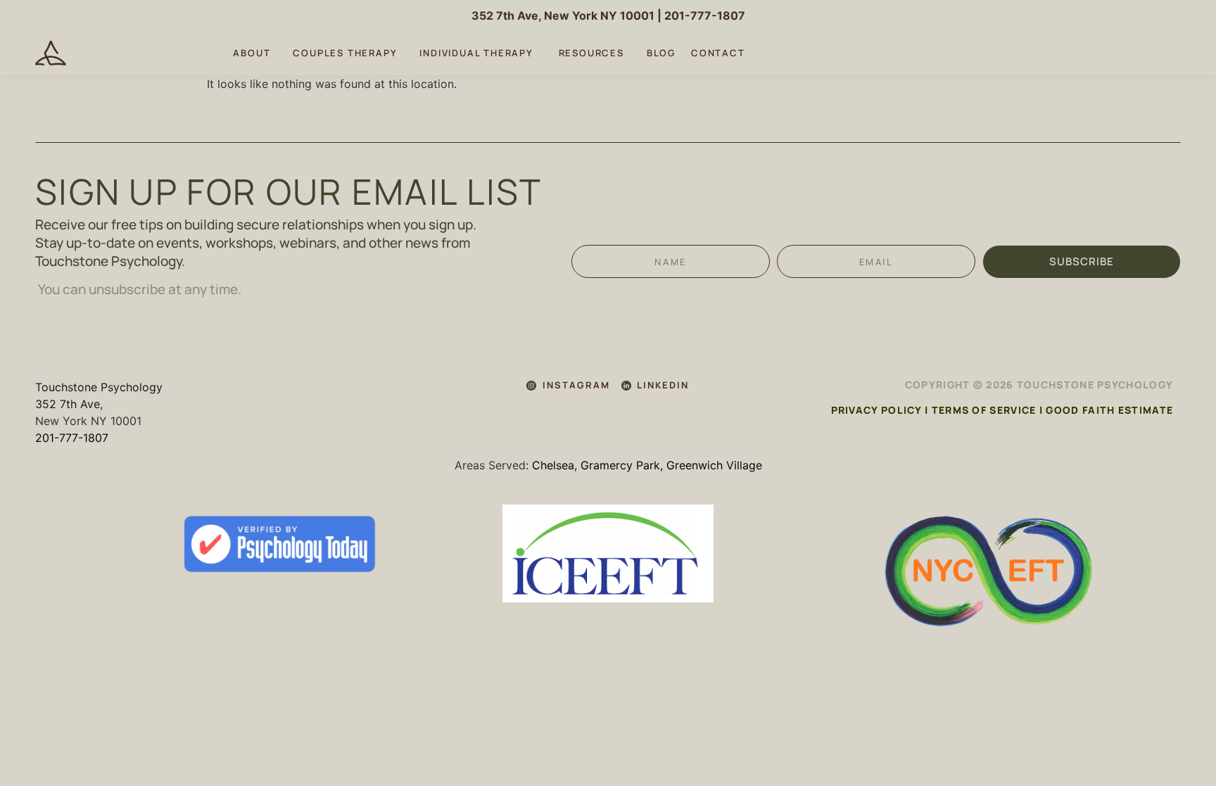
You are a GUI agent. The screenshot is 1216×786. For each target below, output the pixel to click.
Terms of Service (984, 410)
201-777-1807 (704, 15)
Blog (661, 52)
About (251, 52)
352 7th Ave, (69, 404)
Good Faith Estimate (1109, 410)
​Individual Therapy (477, 52)
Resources (591, 52)
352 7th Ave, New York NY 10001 (562, 15)
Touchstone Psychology (99, 387)
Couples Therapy (345, 52)
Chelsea (553, 465)
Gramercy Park (620, 465)
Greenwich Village (714, 465)
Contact (718, 52)
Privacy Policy (876, 410)
